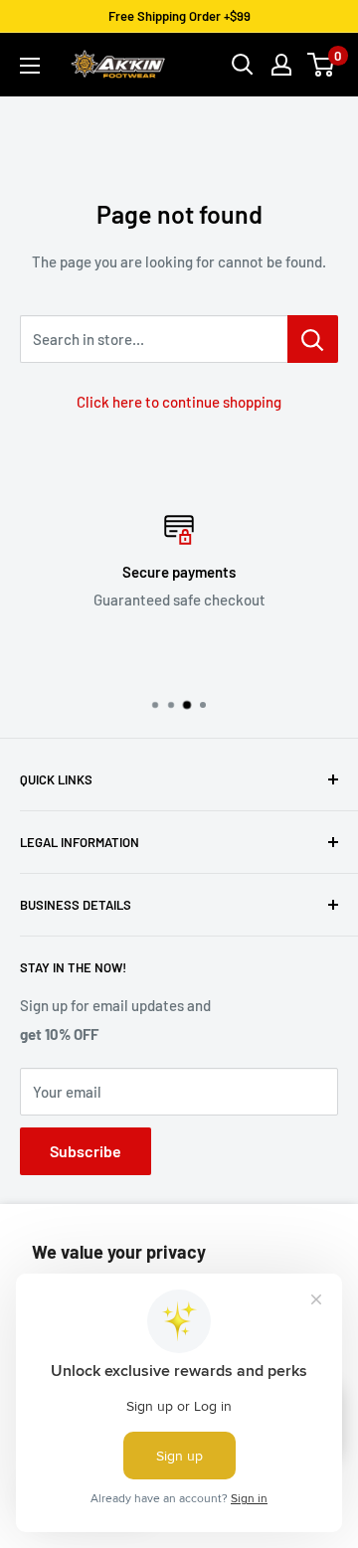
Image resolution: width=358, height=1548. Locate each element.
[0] (321, 65)
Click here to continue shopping (179, 402)
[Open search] (243, 65)
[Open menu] (30, 66)
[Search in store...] (312, 339)
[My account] (281, 65)
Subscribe (85, 1150)
